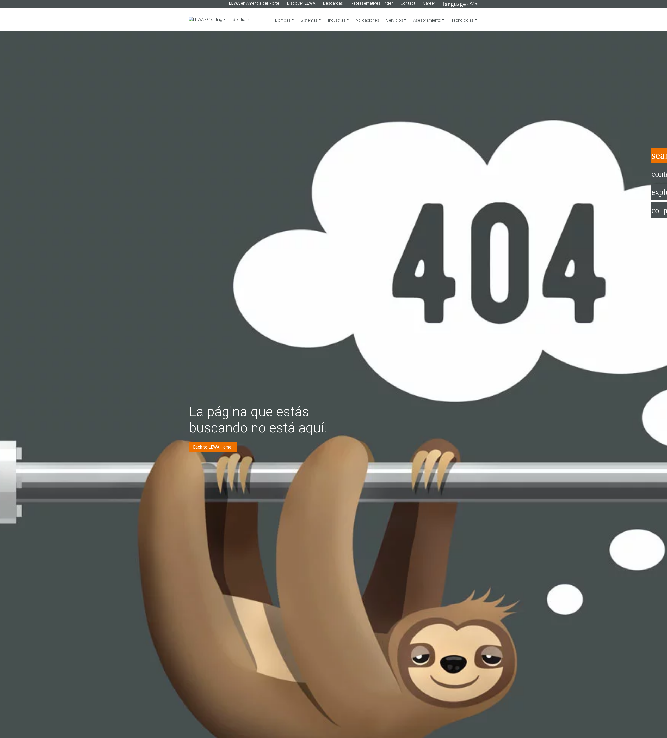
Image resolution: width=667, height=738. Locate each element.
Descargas (333, 3)
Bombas (283, 20)
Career (429, 3)
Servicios (395, 20)
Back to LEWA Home (212, 447)
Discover (301, 3)
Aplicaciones (367, 20)
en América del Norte (254, 3)
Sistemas (310, 20)
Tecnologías (463, 20)
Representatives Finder (372, 3)
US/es (460, 4)
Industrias (337, 20)
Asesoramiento (427, 20)
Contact (407, 3)
